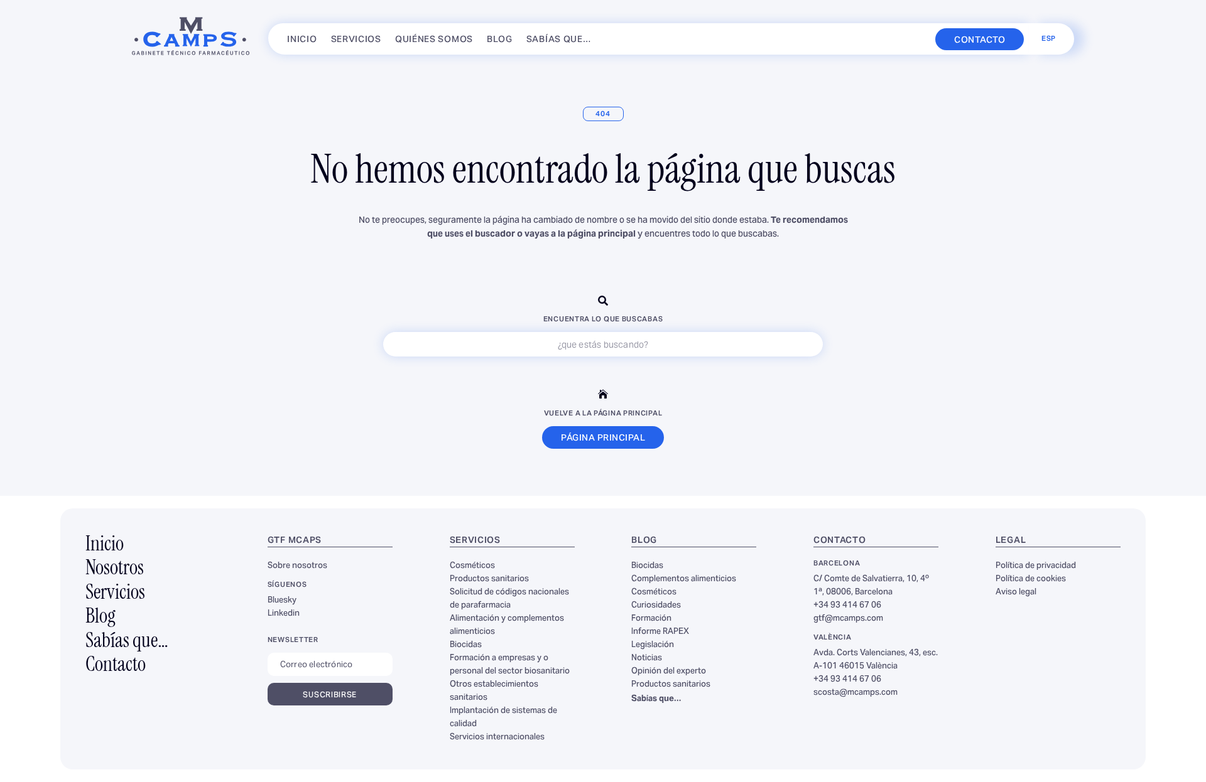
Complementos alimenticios (683, 579)
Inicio (302, 43)
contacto (979, 40)
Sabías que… (559, 43)
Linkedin (284, 614)
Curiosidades (656, 605)
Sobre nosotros (297, 566)
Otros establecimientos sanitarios (494, 691)
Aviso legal (1016, 592)
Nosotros (114, 569)
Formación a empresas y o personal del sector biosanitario (510, 665)
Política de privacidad (1036, 566)
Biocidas (466, 645)
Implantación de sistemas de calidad (503, 717)
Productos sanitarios (489, 579)
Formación (651, 619)
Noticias (646, 658)
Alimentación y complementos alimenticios (507, 625)
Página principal (603, 438)
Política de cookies (1031, 579)
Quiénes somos (434, 43)
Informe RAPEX (660, 632)
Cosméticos (472, 566)
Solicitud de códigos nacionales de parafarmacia (509, 599)
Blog (500, 43)
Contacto (115, 666)
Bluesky (282, 600)
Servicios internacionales (497, 737)
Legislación (652, 645)
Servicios (356, 43)
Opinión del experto (668, 671)
